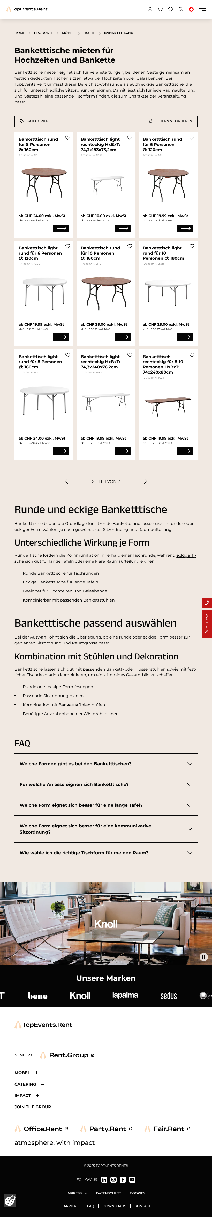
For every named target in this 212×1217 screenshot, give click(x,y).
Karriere (70, 1206)
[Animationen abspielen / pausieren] (204, 957)
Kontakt (143, 1206)
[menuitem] (73, 481)
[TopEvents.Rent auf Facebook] (123, 1180)
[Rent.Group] (67, 1055)
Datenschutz (108, 1194)
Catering (25, 1084)
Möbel (68, 33)
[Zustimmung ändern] (10, 1200)
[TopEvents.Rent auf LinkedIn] (104, 1180)
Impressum (77, 1194)
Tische (89, 33)
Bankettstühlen (74, 704)
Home (19, 33)
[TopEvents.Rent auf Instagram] (113, 1180)
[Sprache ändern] (191, 9)
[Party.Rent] (106, 1128)
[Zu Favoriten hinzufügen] (68, 137)
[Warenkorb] (160, 9)
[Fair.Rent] (167, 1128)
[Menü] (202, 9)
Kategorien (38, 121)
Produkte (43, 33)
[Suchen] (181, 9)
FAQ (90, 1206)
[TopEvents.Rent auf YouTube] (132, 1180)
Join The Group (32, 1106)
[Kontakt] (207, 603)
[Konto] (150, 9)
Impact (22, 1095)
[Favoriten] (170, 9)
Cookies (138, 1194)
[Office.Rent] (41, 1128)
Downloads (114, 1206)
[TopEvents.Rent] (27, 9)
